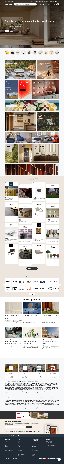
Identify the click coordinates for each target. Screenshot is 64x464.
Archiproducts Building (21, 454)
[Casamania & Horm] (28, 281)
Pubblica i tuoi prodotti (49, 441)
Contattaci (6, 446)
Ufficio (30, 387)
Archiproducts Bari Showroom (9, 450)
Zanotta (9, 389)
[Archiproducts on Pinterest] (9, 435)
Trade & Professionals (46, 1)
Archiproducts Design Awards (9, 451)
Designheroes (20, 455)
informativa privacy (20, 431)
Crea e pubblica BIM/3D (49, 442)
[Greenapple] (21, 288)
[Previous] (4, 53)
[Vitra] (8, 281)
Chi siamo (6, 441)
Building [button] (9, 1)
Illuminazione (18, 387)
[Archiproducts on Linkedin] (18, 435)
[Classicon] (56, 281)
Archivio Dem (20, 450)
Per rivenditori (41, 1)
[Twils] (14, 281)
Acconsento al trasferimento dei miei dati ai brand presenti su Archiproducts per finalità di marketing (16, 429)
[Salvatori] (49, 281)
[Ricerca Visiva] (35, 4)
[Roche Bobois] (14, 288)
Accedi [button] (58, 4)
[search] (15, 4)
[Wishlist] (52, 4)
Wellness (38, 387)
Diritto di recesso (34, 451)
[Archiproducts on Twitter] (12, 435)
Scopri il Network (7, 442)
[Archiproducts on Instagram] (7, 435)
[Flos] (21, 281)
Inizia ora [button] (7, 31)
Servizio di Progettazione (35, 442)
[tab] (7, 439)
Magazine (19, 445)
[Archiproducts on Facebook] (5, 435)
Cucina (33, 387)
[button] (31, 1)
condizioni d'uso (15, 431)
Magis (5, 392)
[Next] (60, 53)
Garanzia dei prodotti (35, 450)
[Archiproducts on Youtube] (16, 435)
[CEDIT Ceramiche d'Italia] (35, 281)
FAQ (5, 445)
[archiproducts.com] (8, 4)
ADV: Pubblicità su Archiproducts (50, 445)
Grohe (40, 401)
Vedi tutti (32, 294)
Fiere (19, 446)
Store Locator (34, 446)
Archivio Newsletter (21, 449)
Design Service (52, 1)
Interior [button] (6, 1)
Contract (41, 387)
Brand (19, 442)
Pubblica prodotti (36, 1)
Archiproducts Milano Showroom (9, 449)
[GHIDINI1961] (49, 288)
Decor (35, 387)
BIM (12, 1)
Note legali (33, 454)
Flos (57, 388)
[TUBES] (25, 153)
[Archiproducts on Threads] (14, 435)
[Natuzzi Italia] (42, 288)
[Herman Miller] (28, 288)
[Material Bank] (11, 89)
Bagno (23, 387)
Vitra (54, 388)
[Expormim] (35, 288)
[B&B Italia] (8, 288)
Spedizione (33, 449)
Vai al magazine (32, 355)
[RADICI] (11, 153)
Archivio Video (20, 451)
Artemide (6, 389)
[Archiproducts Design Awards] (25, 89)
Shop (32, 445)
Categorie (19, 441)
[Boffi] (56, 288)
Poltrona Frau (30, 391)
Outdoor (26, 387)
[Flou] (42, 281)
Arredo (14, 387)
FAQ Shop (33, 455)
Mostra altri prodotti (32, 268)
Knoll (56, 388)
